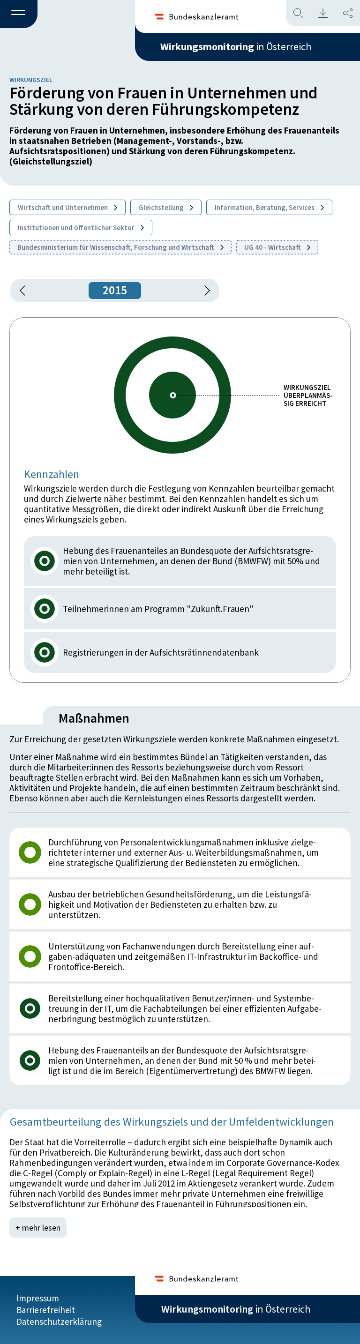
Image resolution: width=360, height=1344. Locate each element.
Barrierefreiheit (45, 1309)
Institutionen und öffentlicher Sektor (77, 227)
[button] (19, 14)
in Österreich (235, 46)
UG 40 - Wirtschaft (273, 247)
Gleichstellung (162, 207)
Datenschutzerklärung (59, 1321)
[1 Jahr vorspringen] (204, 290)
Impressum (37, 1298)
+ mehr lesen (37, 1227)
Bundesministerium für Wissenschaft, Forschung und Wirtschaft (116, 247)
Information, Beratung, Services (265, 207)
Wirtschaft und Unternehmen (63, 207)
